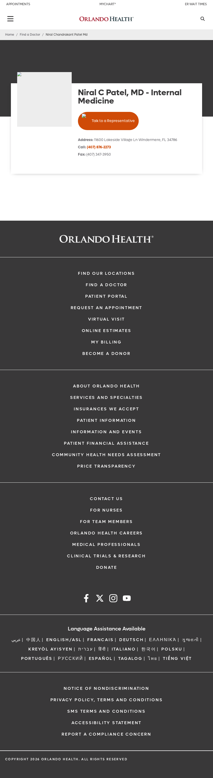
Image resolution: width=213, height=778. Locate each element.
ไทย (152, 658)
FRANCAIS (100, 639)
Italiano (124, 649)
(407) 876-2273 (99, 147)
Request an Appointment (107, 307)
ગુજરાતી (190, 639)
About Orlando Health (106, 386)
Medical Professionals (106, 544)
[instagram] (113, 599)
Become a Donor (106, 353)
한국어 (148, 649)
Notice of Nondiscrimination (106, 688)
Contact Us (106, 498)
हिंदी (102, 649)
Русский (70, 658)
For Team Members (106, 521)
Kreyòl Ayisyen (50, 649)
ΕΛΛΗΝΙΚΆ (162, 639)
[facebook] (86, 599)
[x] (100, 599)
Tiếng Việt (177, 658)
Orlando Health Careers (106, 533)
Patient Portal (106, 296)
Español (101, 658)
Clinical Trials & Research (106, 556)
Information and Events (106, 432)
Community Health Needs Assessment (106, 454)
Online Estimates (106, 330)
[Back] (10, 19)
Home (9, 35)
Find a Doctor (30, 35)
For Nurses (106, 510)
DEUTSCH (131, 639)
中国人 (33, 639)
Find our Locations (106, 273)
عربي (16, 639)
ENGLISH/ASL (64, 639)
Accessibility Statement (106, 722)
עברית (85, 649)
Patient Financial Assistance (106, 443)
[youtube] (127, 599)
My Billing (106, 342)
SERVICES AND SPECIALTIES (106, 397)
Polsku (171, 649)
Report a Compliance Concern (106, 734)
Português (36, 658)
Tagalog (130, 658)
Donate (106, 567)
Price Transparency (106, 466)
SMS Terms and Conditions (106, 711)
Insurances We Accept (106, 409)
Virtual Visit (106, 319)
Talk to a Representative (113, 120)
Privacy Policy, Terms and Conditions (106, 700)
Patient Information (106, 420)
